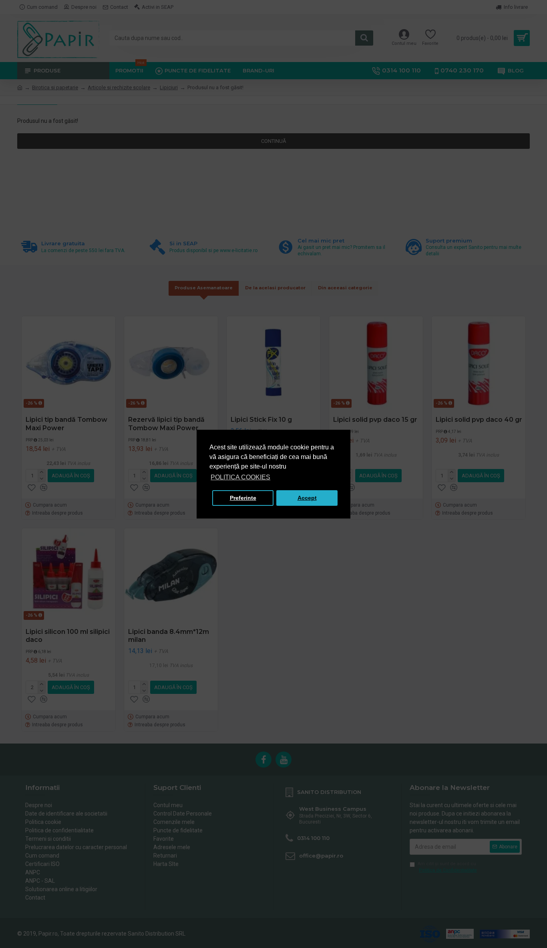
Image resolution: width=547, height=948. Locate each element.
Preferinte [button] (243, 498)
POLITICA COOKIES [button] (240, 477)
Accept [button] (307, 498)
